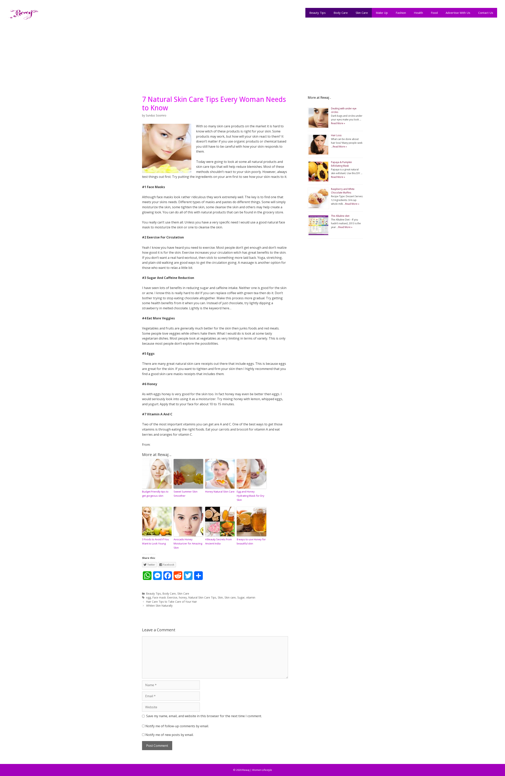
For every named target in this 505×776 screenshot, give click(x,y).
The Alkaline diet (340, 216)
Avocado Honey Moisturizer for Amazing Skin (188, 543)
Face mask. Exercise (164, 597)
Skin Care (362, 13)
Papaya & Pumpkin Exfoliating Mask (341, 163)
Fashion (401, 13)
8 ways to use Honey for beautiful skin (251, 541)
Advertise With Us (458, 13)
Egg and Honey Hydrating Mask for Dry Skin (250, 496)
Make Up (382, 13)
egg (148, 597)
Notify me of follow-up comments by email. (177, 726)
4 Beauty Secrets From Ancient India (218, 541)
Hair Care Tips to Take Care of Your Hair (171, 601)
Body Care (341, 13)
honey (183, 597)
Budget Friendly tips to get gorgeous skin (155, 493)
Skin (220, 597)
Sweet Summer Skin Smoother (185, 493)
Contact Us (485, 13)
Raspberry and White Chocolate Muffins (342, 190)
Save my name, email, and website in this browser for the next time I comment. (204, 716)
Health (418, 13)
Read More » (338, 123)
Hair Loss (336, 135)
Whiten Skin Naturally (159, 605)
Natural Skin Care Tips (202, 597)
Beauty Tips (317, 13)
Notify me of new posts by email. (169, 735)
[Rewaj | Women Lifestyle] (23, 13)
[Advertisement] (252, 55)
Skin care (230, 597)
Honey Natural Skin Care (220, 491)
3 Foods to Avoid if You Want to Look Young (155, 541)
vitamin (250, 597)
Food (434, 13)
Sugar (241, 597)
